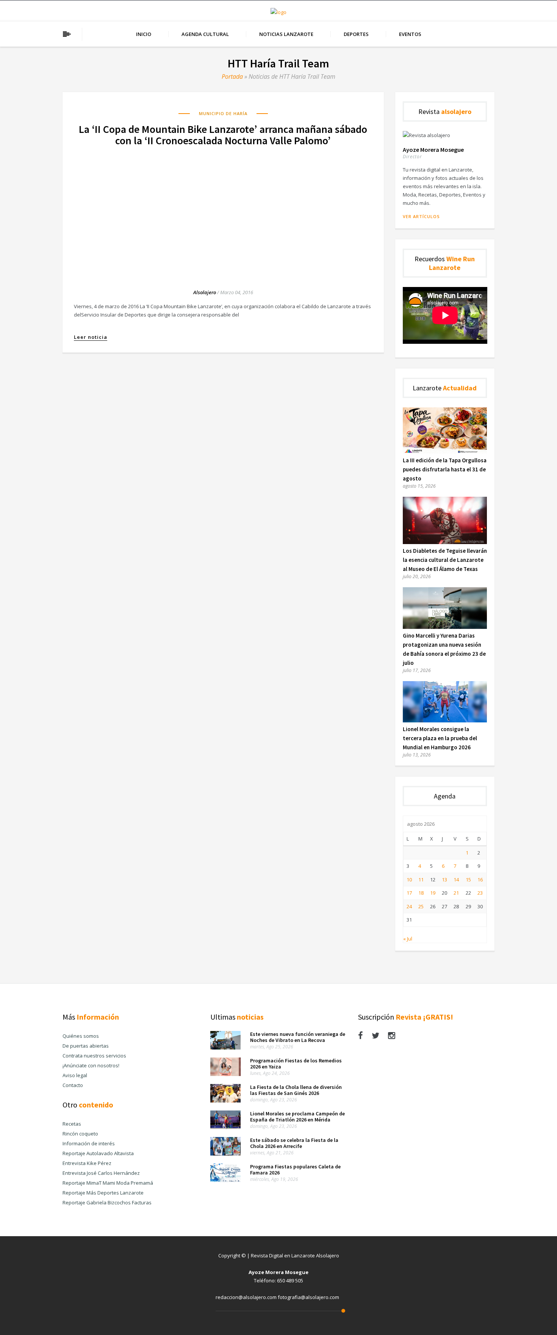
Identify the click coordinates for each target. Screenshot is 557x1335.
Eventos (410, 34)
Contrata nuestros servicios (94, 1055)
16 (480, 879)
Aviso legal (75, 1075)
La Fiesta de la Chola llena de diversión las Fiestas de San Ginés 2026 (296, 1090)
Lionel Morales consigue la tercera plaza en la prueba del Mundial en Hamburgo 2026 (440, 738)
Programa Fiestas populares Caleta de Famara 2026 (295, 1169)
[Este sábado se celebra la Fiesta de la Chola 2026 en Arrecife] (225, 1153)
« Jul (407, 938)
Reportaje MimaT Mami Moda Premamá (108, 1182)
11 (421, 879)
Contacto (73, 1085)
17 (409, 892)
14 (456, 879)
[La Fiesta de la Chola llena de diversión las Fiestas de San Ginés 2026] (225, 1100)
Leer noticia (90, 337)
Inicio (143, 34)
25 (421, 906)
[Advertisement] (223, 211)
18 (421, 892)
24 (409, 906)
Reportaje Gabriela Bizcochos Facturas (107, 1202)
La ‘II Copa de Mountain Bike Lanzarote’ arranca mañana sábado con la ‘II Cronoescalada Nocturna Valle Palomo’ (223, 134)
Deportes (356, 34)
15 (468, 879)
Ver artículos (421, 216)
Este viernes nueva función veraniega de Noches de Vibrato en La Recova (297, 1037)
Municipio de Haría (223, 113)
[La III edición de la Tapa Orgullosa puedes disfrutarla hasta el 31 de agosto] (445, 451)
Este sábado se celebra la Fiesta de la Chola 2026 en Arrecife (294, 1143)
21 (456, 892)
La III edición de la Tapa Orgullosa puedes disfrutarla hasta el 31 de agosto (445, 469)
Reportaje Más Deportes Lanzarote (103, 1192)
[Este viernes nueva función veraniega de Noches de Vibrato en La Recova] (225, 1047)
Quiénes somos (81, 1035)
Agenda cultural (205, 34)
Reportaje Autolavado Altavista (98, 1153)
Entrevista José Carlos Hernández (101, 1173)
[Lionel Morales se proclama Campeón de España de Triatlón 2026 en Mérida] (225, 1127)
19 (432, 892)
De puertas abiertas (86, 1045)
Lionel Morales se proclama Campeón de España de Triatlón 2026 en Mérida (297, 1116)
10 (409, 879)
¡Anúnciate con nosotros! (91, 1065)
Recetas (72, 1123)
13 (444, 879)
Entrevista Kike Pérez (87, 1163)
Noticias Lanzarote (286, 34)
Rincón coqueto (80, 1133)
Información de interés (89, 1143)
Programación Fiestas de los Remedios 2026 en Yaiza (296, 1063)
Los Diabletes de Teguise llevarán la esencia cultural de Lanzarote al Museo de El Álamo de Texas (445, 559)
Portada (232, 76)
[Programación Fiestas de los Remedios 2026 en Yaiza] (225, 1074)
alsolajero (204, 292)
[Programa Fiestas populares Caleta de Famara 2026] (225, 1180)
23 (480, 892)
